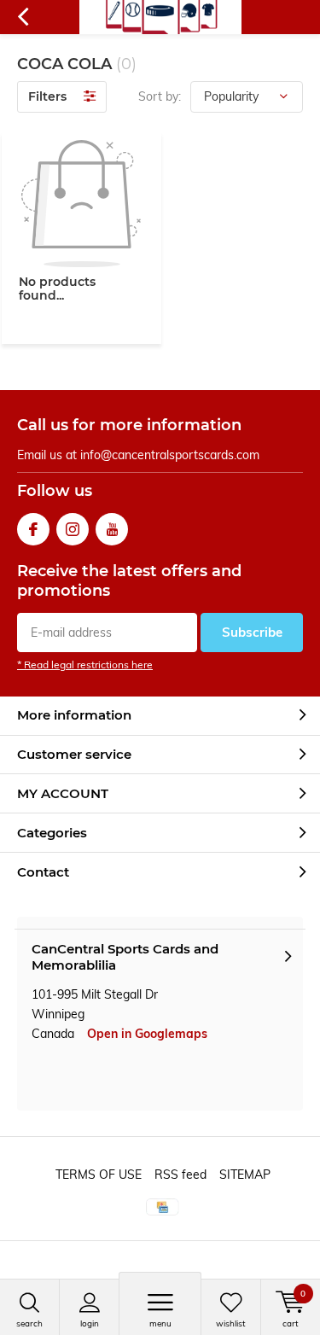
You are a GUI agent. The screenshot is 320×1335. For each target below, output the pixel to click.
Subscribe (252, 632)
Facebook (33, 529)
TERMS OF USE (98, 1174)
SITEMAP (245, 1174)
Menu (160, 1323)
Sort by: (159, 96)
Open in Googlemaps (147, 1033)
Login (89, 1323)
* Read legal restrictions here (85, 664)
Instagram (72, 529)
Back (22, 17)
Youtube (112, 529)
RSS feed (180, 1174)
